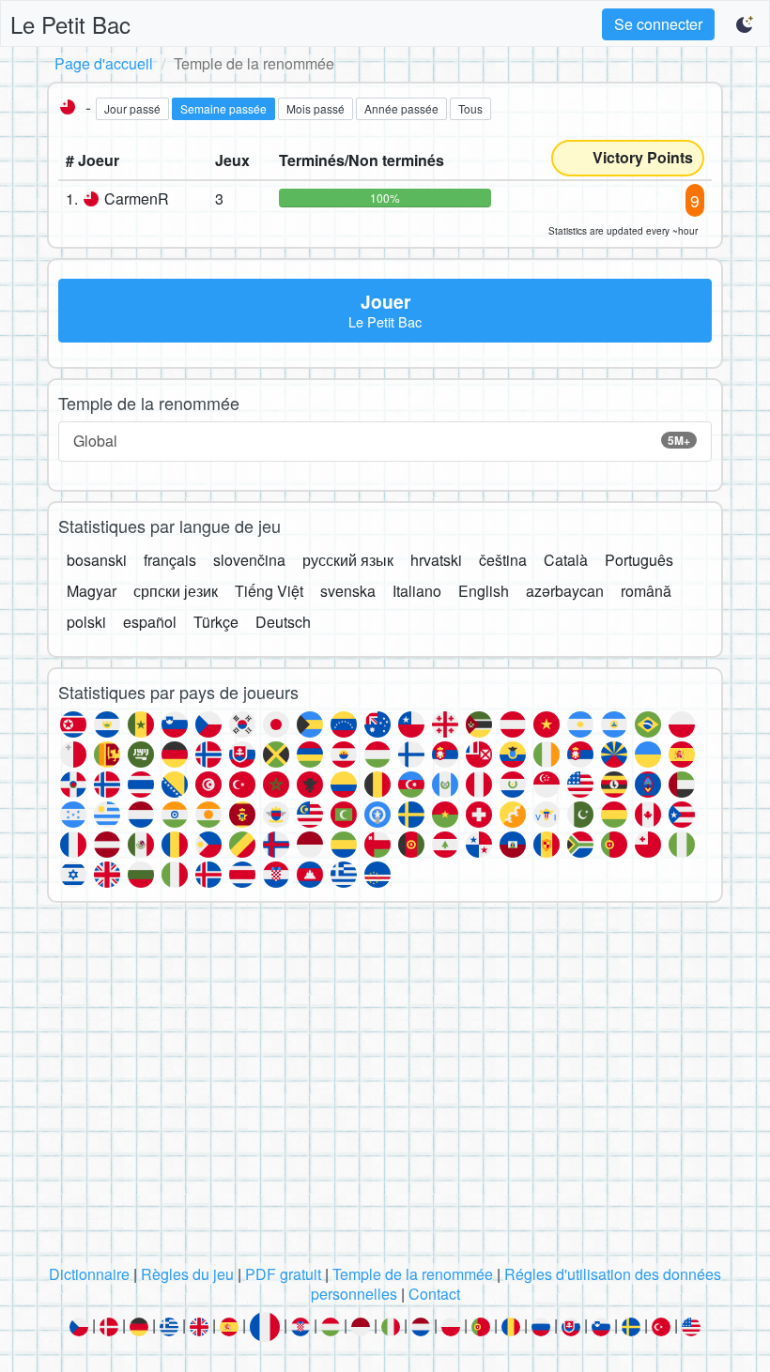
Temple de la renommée (412, 1274)
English (483, 591)
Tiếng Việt (269, 591)
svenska (348, 591)
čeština (503, 560)
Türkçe (216, 622)
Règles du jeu (187, 1274)
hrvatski (436, 560)
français (170, 560)
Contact (434, 1293)
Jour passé (132, 108)
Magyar (91, 591)
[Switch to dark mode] (745, 24)
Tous (470, 108)
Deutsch (283, 622)
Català (566, 560)
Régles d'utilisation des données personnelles (516, 1283)
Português (639, 560)
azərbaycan (565, 591)
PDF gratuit (283, 1274)
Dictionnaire (89, 1274)
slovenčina (249, 560)
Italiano (417, 591)
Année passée (401, 108)
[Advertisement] (385, 1088)
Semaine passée (223, 108)
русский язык (347, 560)
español (150, 622)
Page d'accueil (103, 63)
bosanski (97, 560)
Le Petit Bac (70, 24)
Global (381, 440)
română (646, 591)
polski (86, 622)
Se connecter (658, 24)
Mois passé (315, 108)
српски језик (175, 591)
